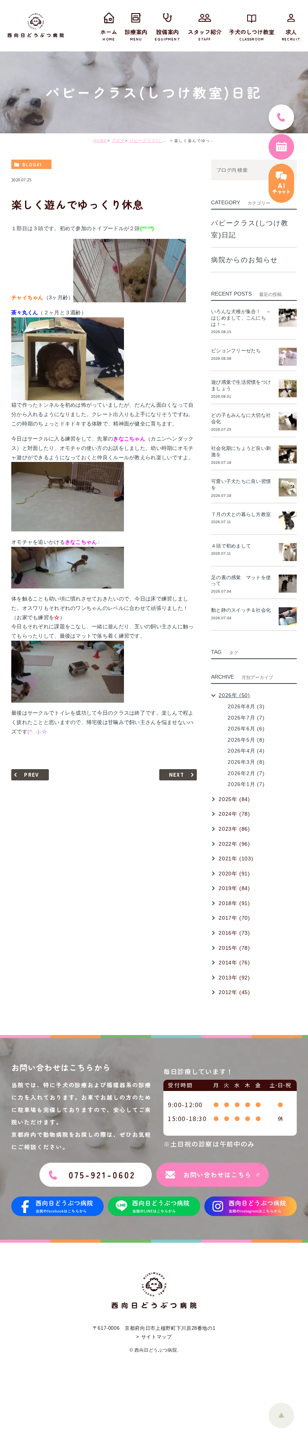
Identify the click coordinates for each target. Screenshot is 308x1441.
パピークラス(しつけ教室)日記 (160, 141)
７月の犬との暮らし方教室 (241, 514)
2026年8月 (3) (246, 706)
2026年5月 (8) (246, 740)
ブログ (118, 141)
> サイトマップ (154, 1337)
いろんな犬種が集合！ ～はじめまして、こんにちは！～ (241, 318)
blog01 (32, 164)
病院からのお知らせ (244, 260)
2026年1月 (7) (246, 784)
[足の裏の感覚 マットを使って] (288, 584)
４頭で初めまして (231, 546)
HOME (100, 141)
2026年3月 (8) (246, 762)
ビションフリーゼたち (238, 350)
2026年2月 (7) (246, 773)
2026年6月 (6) (246, 729)
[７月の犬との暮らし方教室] (288, 521)
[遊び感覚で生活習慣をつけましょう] (288, 388)
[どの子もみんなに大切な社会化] (288, 421)
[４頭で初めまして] (288, 552)
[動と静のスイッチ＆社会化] (288, 616)
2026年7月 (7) (246, 718)
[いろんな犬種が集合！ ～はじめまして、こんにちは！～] (288, 318)
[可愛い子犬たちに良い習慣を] (288, 487)
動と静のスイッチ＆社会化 (241, 610)
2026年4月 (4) (246, 751)
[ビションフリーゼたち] (288, 357)
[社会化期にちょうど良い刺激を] (288, 454)
